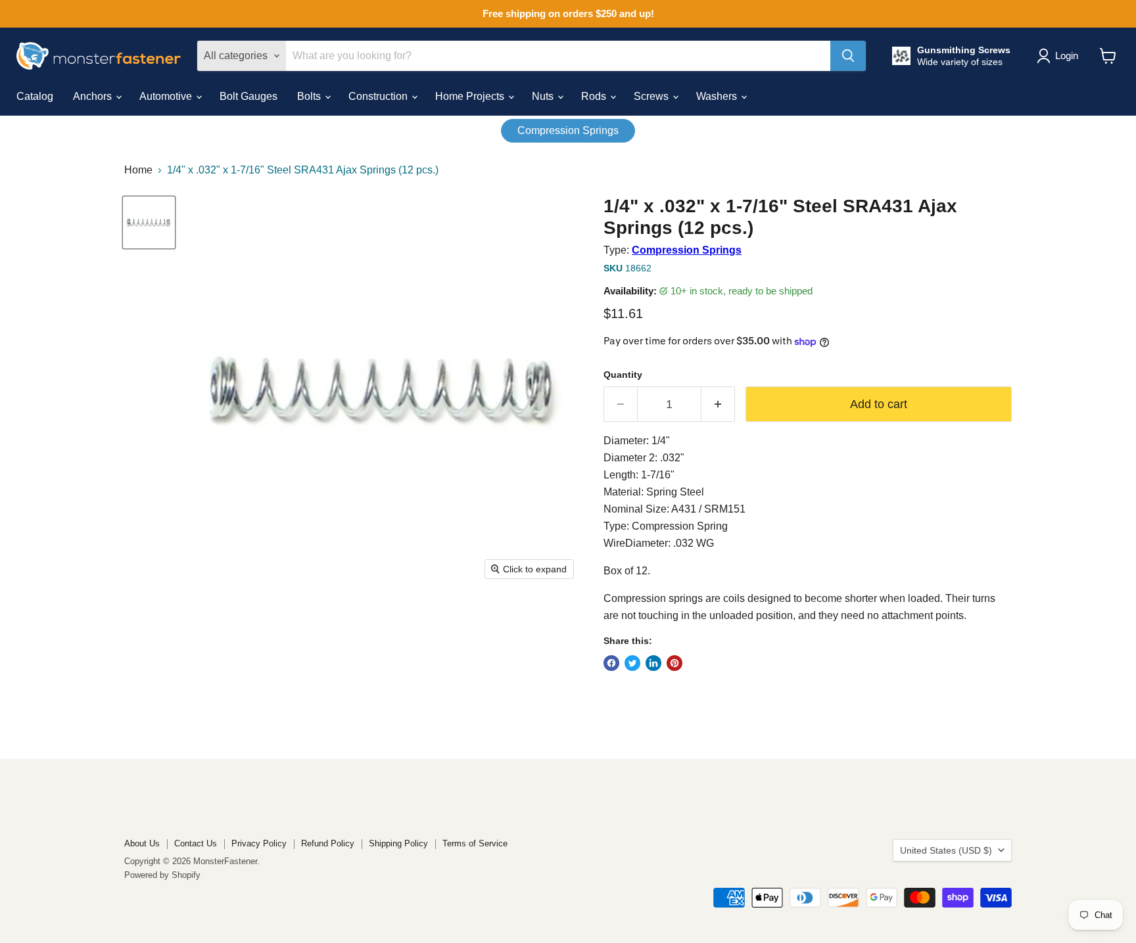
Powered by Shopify (162, 875)
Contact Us (195, 843)
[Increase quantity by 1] (718, 404)
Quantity (623, 374)
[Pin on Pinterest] (674, 663)
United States (946, 850)
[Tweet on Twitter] (632, 663)
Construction (379, 96)
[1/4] (149, 222)
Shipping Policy (398, 843)
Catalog (34, 96)
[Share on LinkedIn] (653, 663)
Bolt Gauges (248, 96)
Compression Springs (568, 130)
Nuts (544, 96)
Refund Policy (327, 843)
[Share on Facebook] (611, 663)
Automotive (167, 96)
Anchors (93, 96)
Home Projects (471, 96)
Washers (718, 96)
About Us (142, 843)
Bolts (310, 96)
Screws (652, 96)
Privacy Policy (259, 843)
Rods (595, 96)
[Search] (848, 56)
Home (138, 169)
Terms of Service (475, 843)
